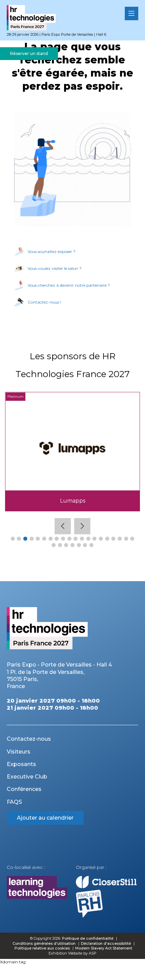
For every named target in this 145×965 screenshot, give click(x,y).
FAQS (14, 802)
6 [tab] (44, 539)
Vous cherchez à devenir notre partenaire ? (69, 285)
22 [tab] (60, 545)
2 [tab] (19, 539)
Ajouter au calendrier (45, 818)
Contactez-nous (29, 739)
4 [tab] (32, 539)
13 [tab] (88, 539)
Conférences (24, 789)
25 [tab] (79, 545)
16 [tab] (107, 539)
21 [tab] (54, 545)
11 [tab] (76, 539)
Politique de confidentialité (88, 938)
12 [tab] (82, 539)
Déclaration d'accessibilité (106, 943)
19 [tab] (126, 539)
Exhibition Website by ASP (72, 953)
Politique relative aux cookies (42, 948)
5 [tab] (38, 539)
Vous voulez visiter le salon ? (55, 268)
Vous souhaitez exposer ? (52, 251)
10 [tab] (69, 539)
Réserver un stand (29, 53)
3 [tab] (25, 539)
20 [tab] (132, 539)
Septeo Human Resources (72, 501)
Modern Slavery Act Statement (103, 948)
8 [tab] (57, 539)
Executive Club (27, 776)
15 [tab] (101, 539)
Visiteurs (18, 751)
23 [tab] (66, 545)
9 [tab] (63, 539)
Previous (63, 526)
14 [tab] (94, 539)
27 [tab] (91, 545)
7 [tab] (51, 539)
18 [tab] (120, 539)
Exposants (21, 764)
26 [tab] (85, 545)
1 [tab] (13, 539)
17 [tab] (113, 539)
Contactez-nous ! (44, 302)
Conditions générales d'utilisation (44, 943)
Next (82, 526)
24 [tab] (72, 545)
